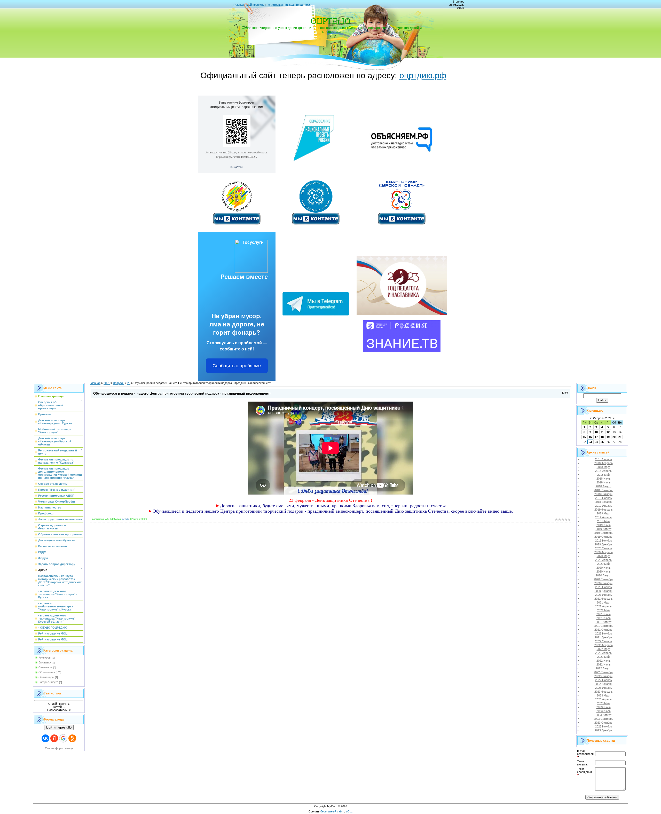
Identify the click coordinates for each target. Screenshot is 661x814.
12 (608, 432)
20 (614, 437)
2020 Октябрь (603, 583)
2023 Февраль (603, 691)
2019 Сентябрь (603, 532)
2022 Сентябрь (603, 672)
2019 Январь (603, 505)
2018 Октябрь (603, 494)
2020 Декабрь (603, 590)
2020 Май (603, 563)
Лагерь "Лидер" (48, 682)
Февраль (118, 383)
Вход (299, 4)
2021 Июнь (603, 614)
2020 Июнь (603, 567)
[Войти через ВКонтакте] (45, 738)
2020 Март (603, 556)
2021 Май (603, 610)
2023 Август (603, 714)
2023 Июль (603, 711)
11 (602, 432)
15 (584, 437)
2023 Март (603, 695)
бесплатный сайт (331, 811)
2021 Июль (603, 618)
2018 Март (603, 466)
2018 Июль (603, 482)
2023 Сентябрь (603, 718)
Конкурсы (44, 657)
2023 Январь (603, 687)
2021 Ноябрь (603, 633)
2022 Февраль (603, 645)
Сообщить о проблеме (237, 365)
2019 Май (603, 521)
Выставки (44, 662)
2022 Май (603, 656)
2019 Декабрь (603, 544)
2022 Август (603, 668)
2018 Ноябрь (603, 497)
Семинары (45, 667)
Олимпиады (46, 677)
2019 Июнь (603, 525)
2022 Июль (603, 664)
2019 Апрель (603, 517)
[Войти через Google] (63, 738)
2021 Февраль (603, 598)
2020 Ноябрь (603, 587)
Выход (289, 4)
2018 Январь (603, 459)
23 (128, 383)
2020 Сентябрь (603, 579)
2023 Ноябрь (603, 726)
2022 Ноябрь (603, 680)
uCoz (349, 811)
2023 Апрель (603, 699)
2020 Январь (603, 548)
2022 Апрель (603, 652)
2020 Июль (603, 571)
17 (596, 437)
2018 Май (603, 474)
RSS (308, 4)
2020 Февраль (603, 552)
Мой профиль (255, 4)
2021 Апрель (603, 606)
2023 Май (603, 703)
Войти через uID (59, 727)
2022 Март (603, 649)
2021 (107, 383)
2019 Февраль (603, 509)
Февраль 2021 (602, 418)
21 (619, 437)
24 (596, 441)
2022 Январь (603, 641)
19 (608, 437)
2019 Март (603, 513)
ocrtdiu (125, 519)
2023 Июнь (603, 707)
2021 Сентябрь (603, 625)
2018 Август (603, 486)
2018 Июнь (603, 478)
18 (602, 437)
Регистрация (274, 4)
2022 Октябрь (603, 676)
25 (602, 441)
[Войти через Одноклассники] (72, 738)
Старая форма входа (59, 748)
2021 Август (603, 621)
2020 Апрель (603, 559)
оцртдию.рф (422, 75)
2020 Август (603, 575)
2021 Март (603, 602)
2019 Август (603, 528)
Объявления (46, 672)
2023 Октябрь (603, 722)
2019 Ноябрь (603, 540)
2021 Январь (603, 594)
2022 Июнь (603, 660)
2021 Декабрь (603, 637)
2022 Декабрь (603, 683)
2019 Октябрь (603, 536)
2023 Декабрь (603, 730)
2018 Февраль (603, 463)
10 (596, 432)
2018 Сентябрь (603, 490)
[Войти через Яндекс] (54, 738)
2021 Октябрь (603, 629)
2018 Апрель (603, 470)
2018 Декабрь (603, 501)
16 (590, 437)
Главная (238, 4)
